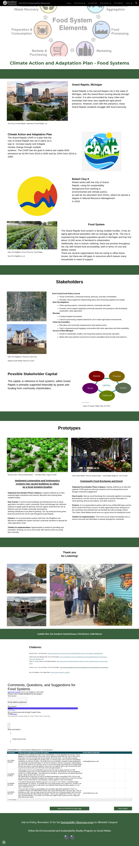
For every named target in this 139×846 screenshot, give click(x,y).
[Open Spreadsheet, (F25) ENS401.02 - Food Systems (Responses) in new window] (128, 751)
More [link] (128, 3)
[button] (136, 3)
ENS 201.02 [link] (78, 3)
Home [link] (68, 3)
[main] (69, 63)
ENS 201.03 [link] (92, 3)
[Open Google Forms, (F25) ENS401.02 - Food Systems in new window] (74, 685)
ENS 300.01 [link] (118, 3)
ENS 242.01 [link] (104, 3)
